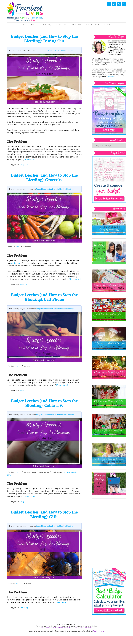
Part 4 (18, 583)
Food (26, 165)
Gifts (21, 608)
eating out (15, 263)
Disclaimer (68, 628)
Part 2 (18, 472)
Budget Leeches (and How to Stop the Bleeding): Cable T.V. (44, 403)
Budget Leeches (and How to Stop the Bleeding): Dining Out (44, 38)
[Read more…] (30, 159)
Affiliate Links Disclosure (82, 628)
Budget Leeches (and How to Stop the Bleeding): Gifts (44, 514)
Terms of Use (58, 628)
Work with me (98, 631)
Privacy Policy (46, 628)
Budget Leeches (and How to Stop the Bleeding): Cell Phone (44, 296)
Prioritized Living (25, 12)
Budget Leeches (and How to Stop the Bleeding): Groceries (44, 177)
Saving (22, 165)
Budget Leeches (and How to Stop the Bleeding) (54, 50)
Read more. (111, 77)
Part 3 (18, 366)
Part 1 (18, 247)
